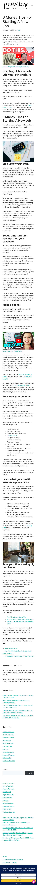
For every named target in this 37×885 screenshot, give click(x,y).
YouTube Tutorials (9, 761)
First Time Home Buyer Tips (16, 617)
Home (5, 857)
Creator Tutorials (8, 738)
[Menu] (32, 5)
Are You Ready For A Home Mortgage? (20, 619)
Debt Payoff (7, 740)
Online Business (8, 752)
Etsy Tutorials (7, 746)
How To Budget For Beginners (13, 351)
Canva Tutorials (8, 735)
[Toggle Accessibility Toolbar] (34, 882)
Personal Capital (19, 385)
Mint (28, 385)
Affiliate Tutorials (8, 732)
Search (5, 770)
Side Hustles (7, 758)
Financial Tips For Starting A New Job (16, 67)
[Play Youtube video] (18, 56)
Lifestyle (5, 749)
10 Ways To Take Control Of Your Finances (19, 656)
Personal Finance (11, 648)
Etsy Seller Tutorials (9, 862)
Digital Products (8, 743)
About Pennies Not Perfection (13, 860)
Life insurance (12, 435)
